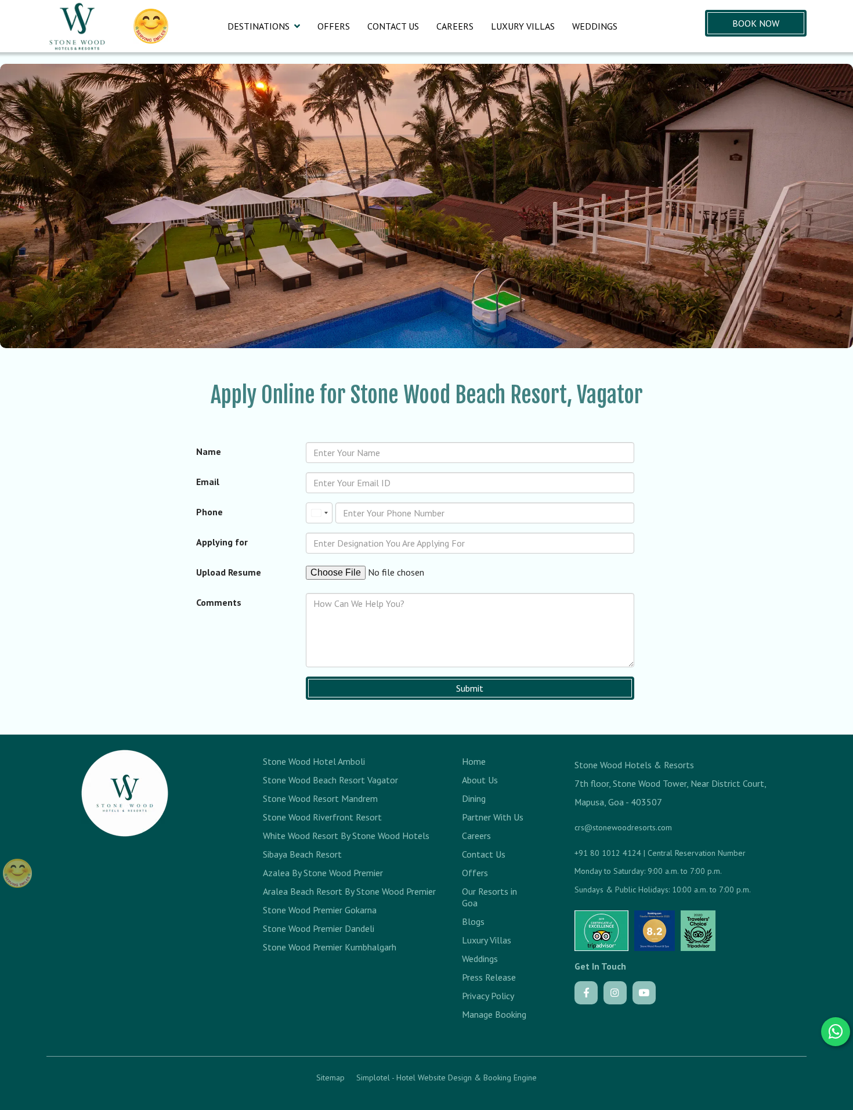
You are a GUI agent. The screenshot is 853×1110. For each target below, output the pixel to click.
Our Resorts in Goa (489, 897)
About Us (480, 780)
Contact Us (393, 26)
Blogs (473, 921)
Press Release (489, 977)
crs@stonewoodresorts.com (623, 827)
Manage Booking (494, 1014)
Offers (333, 26)
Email (207, 481)
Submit (469, 688)
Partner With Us (492, 817)
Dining (474, 798)
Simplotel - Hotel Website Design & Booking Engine (446, 1077)
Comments (218, 602)
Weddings (594, 26)
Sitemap (330, 1077)
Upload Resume (228, 572)
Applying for (222, 542)
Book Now (755, 23)
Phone (209, 512)
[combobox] (319, 513)
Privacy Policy (488, 995)
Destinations (258, 26)
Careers (455, 26)
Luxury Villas (523, 26)
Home (474, 761)
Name (208, 451)
